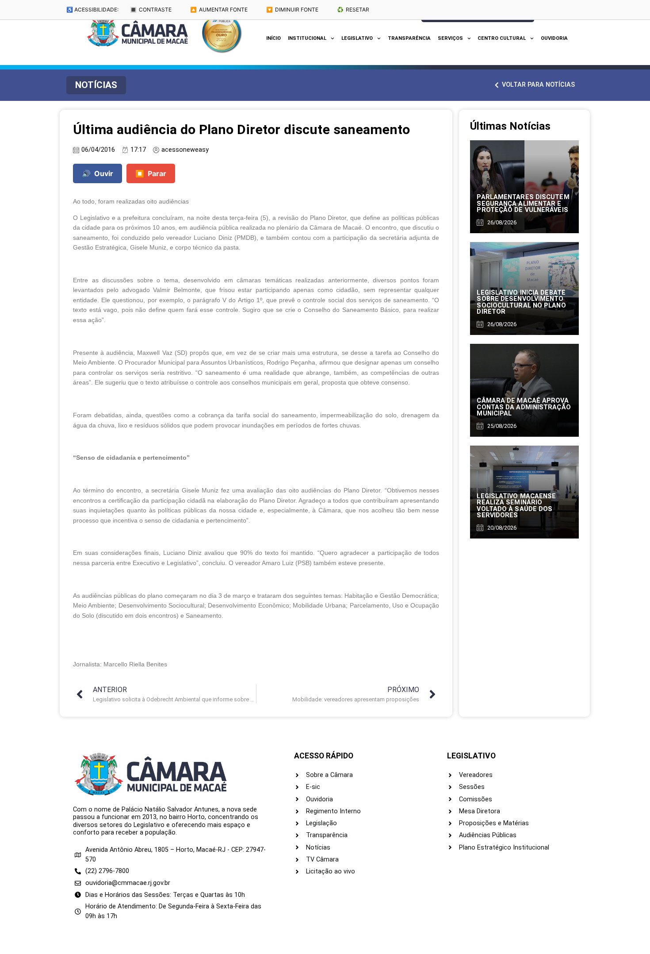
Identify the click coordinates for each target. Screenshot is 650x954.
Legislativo (357, 38)
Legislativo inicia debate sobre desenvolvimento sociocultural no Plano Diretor (521, 302)
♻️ (353, 9)
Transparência (409, 38)
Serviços (450, 38)
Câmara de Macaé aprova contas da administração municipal (523, 407)
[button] (96, 85)
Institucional (307, 38)
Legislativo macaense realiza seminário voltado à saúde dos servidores (516, 505)
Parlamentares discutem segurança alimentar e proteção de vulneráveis (523, 203)
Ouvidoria (554, 38)
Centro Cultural (502, 38)
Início (273, 38)
